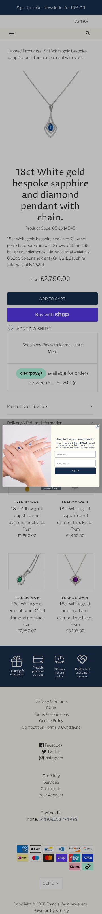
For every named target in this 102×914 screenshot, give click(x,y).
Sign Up (75, 470)
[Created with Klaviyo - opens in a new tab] (51, 488)
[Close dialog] (97, 426)
